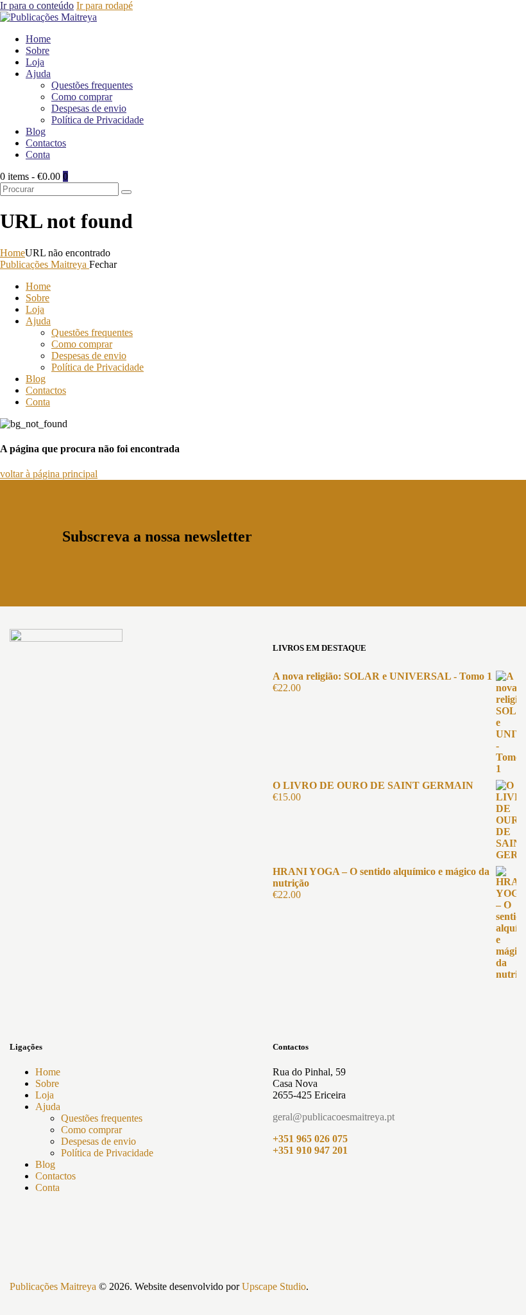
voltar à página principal (49, 473)
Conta (47, 1187)
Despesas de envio (98, 1141)
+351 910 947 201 (310, 1150)
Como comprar (91, 1129)
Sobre (47, 1083)
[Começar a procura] (126, 192)
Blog (45, 1164)
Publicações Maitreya (53, 1286)
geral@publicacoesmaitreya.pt (333, 1116)
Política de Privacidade (107, 1152)
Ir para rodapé (104, 5)
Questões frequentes (101, 1118)
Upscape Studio (274, 1286)
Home (12, 252)
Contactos (55, 1175)
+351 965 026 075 (310, 1138)
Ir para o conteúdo (37, 5)
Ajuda (47, 1106)
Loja (44, 1095)
